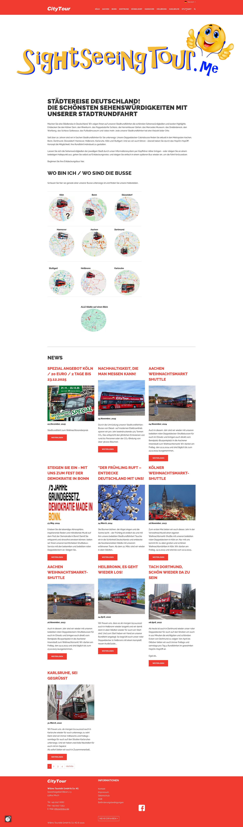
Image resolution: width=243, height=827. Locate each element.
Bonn (114, 9)
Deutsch (190, 2)
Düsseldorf (136, 9)
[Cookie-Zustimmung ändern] (8, 819)
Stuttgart (186, 9)
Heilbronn (162, 9)
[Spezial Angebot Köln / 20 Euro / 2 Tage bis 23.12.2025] (70, 387)
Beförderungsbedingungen (111, 802)
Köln (97, 9)
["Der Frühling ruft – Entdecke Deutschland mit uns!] (121, 486)
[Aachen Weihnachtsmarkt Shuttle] (172, 387)
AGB (100, 799)
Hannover (149, 9)
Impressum (103, 792)
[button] (18, 53)
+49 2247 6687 (57, 802)
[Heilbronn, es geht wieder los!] (121, 580)
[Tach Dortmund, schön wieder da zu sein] (172, 585)
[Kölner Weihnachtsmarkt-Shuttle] (172, 486)
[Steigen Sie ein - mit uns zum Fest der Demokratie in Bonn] (70, 486)
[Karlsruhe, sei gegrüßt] (70, 686)
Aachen (105, 9)
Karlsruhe (174, 9)
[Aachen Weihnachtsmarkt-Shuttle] (70, 585)
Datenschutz (104, 795)
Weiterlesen (57, 438)
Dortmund (124, 9)
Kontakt (101, 789)
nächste (69, 766)
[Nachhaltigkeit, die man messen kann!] (121, 382)
